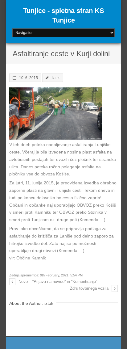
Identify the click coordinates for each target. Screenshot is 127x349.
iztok (55, 78)
